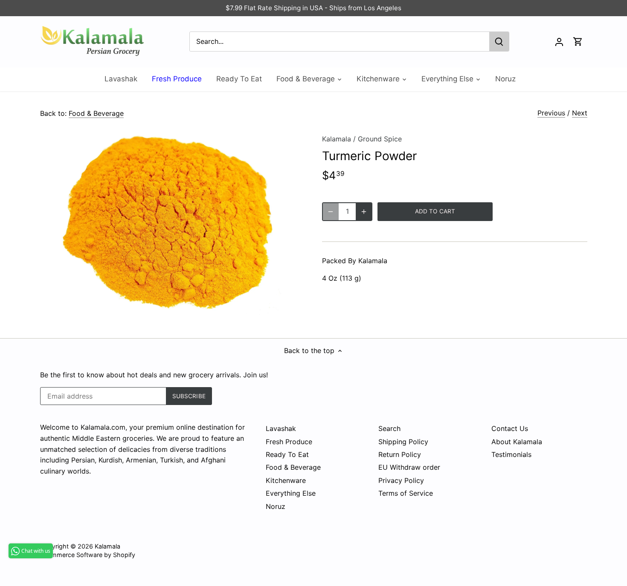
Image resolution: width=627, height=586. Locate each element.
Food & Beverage (96, 113)
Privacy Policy (401, 480)
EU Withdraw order (409, 467)
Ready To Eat (287, 454)
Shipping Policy (403, 441)
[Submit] (499, 41)
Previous (551, 113)
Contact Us (509, 428)
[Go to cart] (578, 41)
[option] (171, 223)
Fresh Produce (289, 441)
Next (579, 113)
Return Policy (399, 454)
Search (389, 428)
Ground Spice (380, 139)
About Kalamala (516, 441)
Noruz (275, 506)
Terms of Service (405, 493)
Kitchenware (286, 480)
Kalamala (336, 139)
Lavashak (281, 428)
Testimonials (511, 454)
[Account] (559, 41)
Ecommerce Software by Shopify (87, 554)
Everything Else (291, 493)
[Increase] (364, 212)
